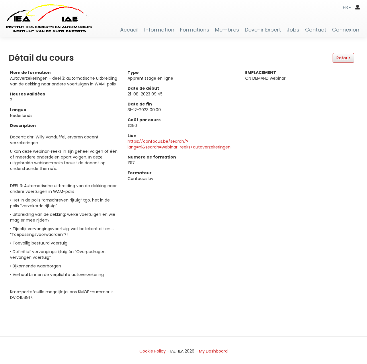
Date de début (143, 88)
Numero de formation (152, 157)
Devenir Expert (263, 30)
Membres (227, 30)
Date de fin (140, 104)
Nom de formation (30, 72)
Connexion (345, 30)
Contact (315, 30)
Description (23, 125)
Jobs (293, 30)
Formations (194, 30)
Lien (132, 135)
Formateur (140, 173)
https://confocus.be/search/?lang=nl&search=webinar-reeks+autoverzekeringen (179, 144)
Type (133, 72)
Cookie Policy (152, 351)
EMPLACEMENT (260, 72)
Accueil (129, 30)
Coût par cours (144, 120)
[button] (347, 7)
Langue (18, 110)
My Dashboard (213, 351)
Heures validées (27, 94)
